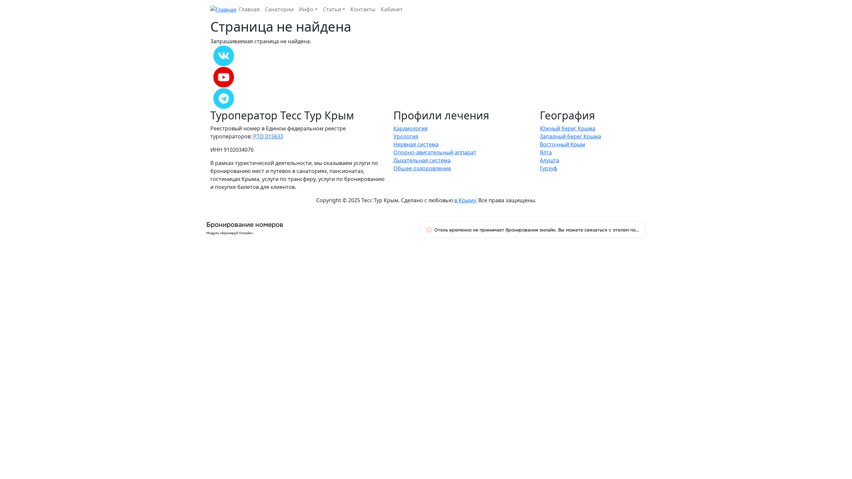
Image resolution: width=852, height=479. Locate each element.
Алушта (549, 160)
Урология (405, 136)
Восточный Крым (562, 144)
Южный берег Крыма (567, 128)
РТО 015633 (268, 136)
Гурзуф (548, 168)
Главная (249, 9)
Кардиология (410, 128)
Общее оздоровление (422, 168)
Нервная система (416, 144)
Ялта (546, 152)
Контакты (362, 9)
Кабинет (392, 9)
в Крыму (465, 200)
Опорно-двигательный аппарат (434, 152)
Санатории (279, 9)
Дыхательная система (422, 160)
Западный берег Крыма (570, 136)
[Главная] (223, 9)
